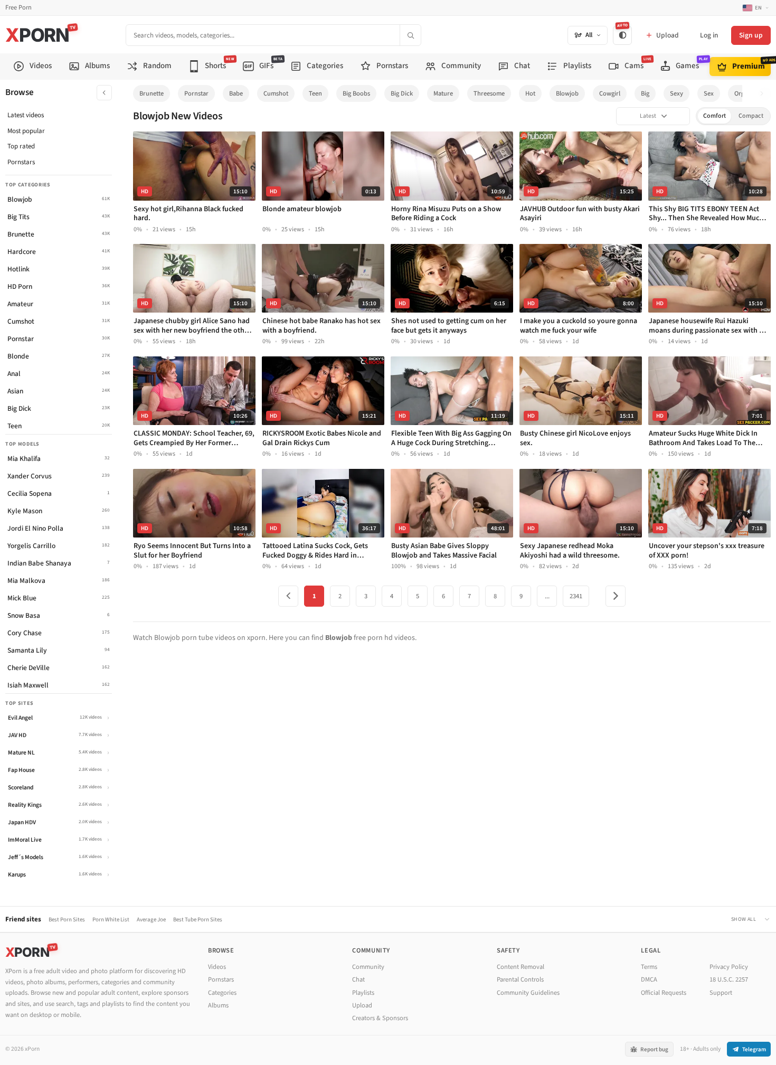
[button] (764, 93)
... (547, 596)
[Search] (410, 35)
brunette (151, 93)
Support (720, 992)
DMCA (649, 979)
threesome (489, 93)
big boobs (356, 93)
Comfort (714, 115)
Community (368, 967)
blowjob (567, 93)
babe (236, 93)
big (645, 93)
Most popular (26, 131)
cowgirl (609, 93)
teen (315, 93)
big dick (402, 93)
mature (443, 93)
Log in (709, 35)
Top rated (21, 146)
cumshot (275, 93)
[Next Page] (615, 596)
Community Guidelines (528, 992)
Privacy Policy (728, 967)
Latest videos (25, 115)
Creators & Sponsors (380, 1018)
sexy (676, 93)
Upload (362, 1005)
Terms (649, 967)
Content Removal (520, 967)
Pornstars (21, 162)
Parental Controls (520, 979)
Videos (217, 967)
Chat (358, 979)
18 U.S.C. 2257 (728, 979)
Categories (222, 992)
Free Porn (18, 7)
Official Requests (663, 992)
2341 (576, 596)
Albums (218, 1005)
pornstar (196, 93)
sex (709, 93)
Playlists (363, 992)
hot (530, 93)
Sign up (751, 35)
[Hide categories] (104, 92)
